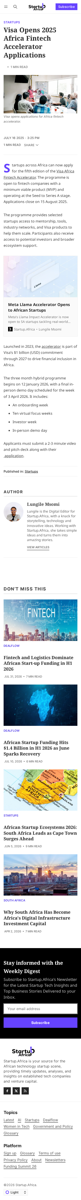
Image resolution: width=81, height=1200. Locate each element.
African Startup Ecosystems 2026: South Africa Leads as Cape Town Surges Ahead (40, 833)
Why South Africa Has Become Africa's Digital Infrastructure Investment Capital (37, 918)
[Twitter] (16, 1090)
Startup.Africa (26, 1185)
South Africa (14, 900)
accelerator (51, 346)
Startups (12, 22)
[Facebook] (7, 1090)
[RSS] (25, 1090)
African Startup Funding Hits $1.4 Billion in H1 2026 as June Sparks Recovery (36, 748)
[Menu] (7, 7)
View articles (38, 547)
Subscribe (66, 7)
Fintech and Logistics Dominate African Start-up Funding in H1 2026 (38, 663)
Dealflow (12, 646)
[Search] (15, 7)
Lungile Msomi (43, 504)
